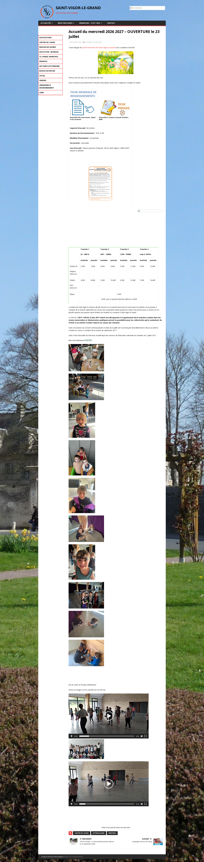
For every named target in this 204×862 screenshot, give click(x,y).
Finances (43, 61)
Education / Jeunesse (49, 52)
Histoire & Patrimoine (49, 66)
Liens (41, 92)
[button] (108, 716)
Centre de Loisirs (82, 833)
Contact (111, 23)
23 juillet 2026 (76, 42)
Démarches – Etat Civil (89, 23)
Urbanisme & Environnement (46, 86)
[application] (109, 716)
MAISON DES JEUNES (47, 47)
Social (42, 76)
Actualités (46, 23)
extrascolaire (98, 833)
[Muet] (142, 736)
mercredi (112, 833)
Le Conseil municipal (48, 56)
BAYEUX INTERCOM (47, 71)
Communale (97, 42)
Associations (45, 37)
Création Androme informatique (52, 857)
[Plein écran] (145, 736)
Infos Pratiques (65, 23)
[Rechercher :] (147, 7)
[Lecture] (71, 736)
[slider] (106, 736)
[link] (98, 47)
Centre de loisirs (47, 42)
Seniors (42, 80)
